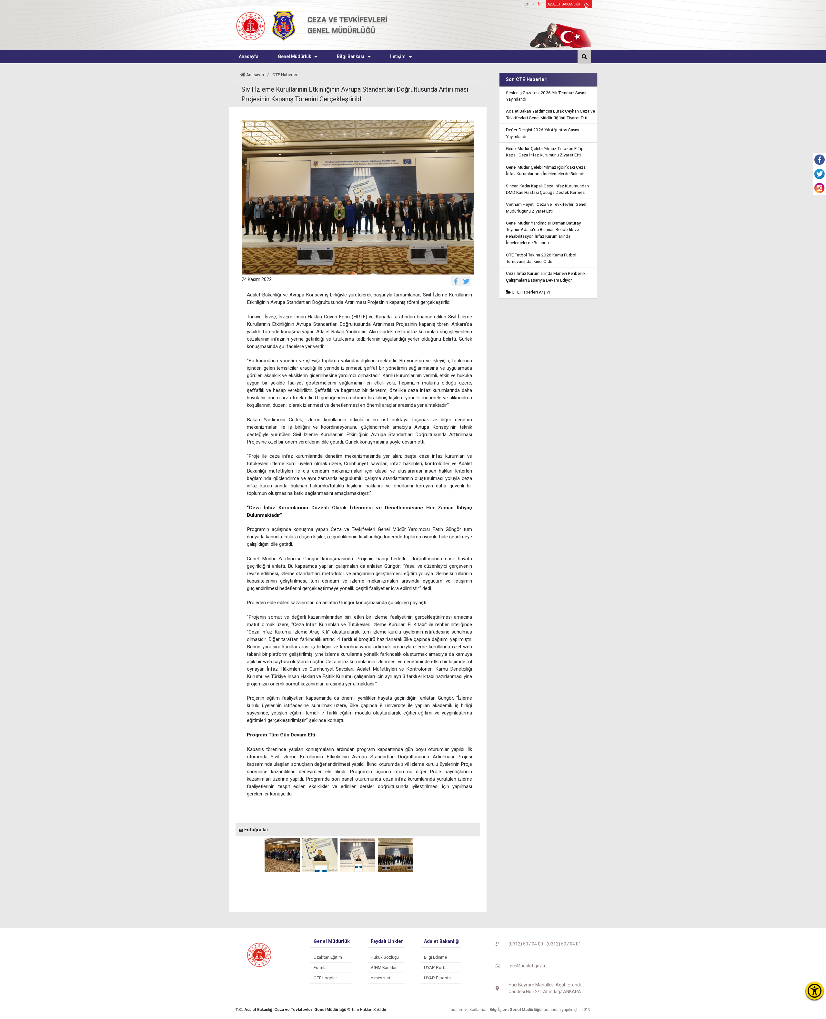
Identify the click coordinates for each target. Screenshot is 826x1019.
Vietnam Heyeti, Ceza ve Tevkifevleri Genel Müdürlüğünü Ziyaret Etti (546, 207)
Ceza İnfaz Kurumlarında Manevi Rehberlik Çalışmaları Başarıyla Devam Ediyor (546, 276)
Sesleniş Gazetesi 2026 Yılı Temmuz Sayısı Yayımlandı (546, 96)
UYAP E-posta (437, 977)
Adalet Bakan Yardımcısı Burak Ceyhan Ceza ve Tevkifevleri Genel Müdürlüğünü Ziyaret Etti (550, 114)
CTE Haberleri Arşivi (530, 292)
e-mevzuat (380, 977)
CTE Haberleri (285, 74)
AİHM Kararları (384, 967)
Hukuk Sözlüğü (385, 957)
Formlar (321, 967)
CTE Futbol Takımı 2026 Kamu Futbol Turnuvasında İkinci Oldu (541, 258)
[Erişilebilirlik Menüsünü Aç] (814, 991)
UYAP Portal (436, 967)
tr (539, 4)
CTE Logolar (325, 977)
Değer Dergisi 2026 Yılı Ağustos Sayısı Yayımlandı (542, 133)
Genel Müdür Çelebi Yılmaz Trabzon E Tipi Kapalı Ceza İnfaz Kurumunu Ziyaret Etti (545, 151)
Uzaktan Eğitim (328, 957)
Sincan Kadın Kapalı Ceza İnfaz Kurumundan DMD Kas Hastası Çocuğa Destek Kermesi (547, 189)
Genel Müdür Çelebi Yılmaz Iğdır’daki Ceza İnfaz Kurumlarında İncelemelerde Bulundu (546, 170)
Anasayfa (255, 74)
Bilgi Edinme (435, 957)
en (526, 4)
